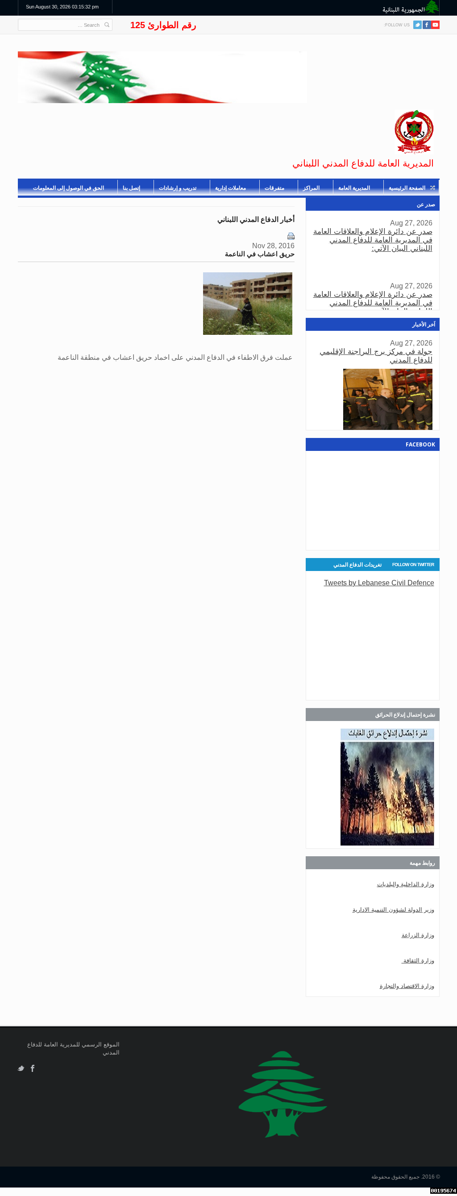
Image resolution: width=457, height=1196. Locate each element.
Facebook (33, 1068)
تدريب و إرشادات (177, 188)
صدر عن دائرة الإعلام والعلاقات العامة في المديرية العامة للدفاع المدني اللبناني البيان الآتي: (372, 240)
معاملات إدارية (230, 188)
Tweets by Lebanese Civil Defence (379, 583)
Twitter (417, 25)
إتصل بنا (131, 188)
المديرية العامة (354, 188)
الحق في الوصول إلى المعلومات (68, 188)
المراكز (311, 188)
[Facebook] (427, 25)
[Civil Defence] (414, 132)
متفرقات (274, 188)
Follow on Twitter (413, 564)
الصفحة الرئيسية (407, 188)
